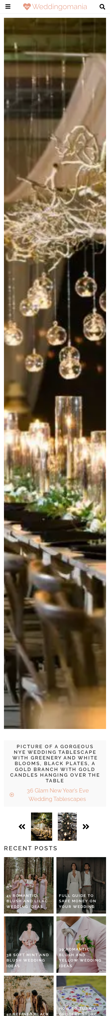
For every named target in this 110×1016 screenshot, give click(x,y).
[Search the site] (102, 7)
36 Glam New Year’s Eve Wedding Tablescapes (57, 794)
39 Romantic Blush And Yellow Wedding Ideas (80, 957)
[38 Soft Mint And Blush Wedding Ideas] (29, 944)
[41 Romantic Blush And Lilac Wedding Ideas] (29, 885)
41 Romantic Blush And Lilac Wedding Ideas (27, 901)
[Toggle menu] (8, 7)
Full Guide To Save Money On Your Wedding (77, 901)
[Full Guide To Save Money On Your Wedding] (81, 885)
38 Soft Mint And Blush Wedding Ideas (27, 960)
